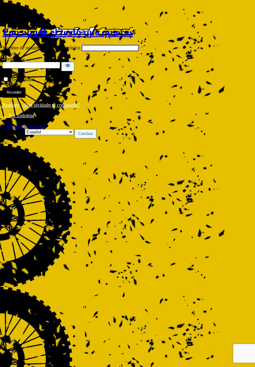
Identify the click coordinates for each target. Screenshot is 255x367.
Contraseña (13, 59)
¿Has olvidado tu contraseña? (51, 105)
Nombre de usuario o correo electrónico (41, 47)
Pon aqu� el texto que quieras (67, 32)
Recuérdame (22, 79)
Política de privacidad (23, 126)
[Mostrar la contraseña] (67, 66)
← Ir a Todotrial (18, 115)
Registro (10, 105)
